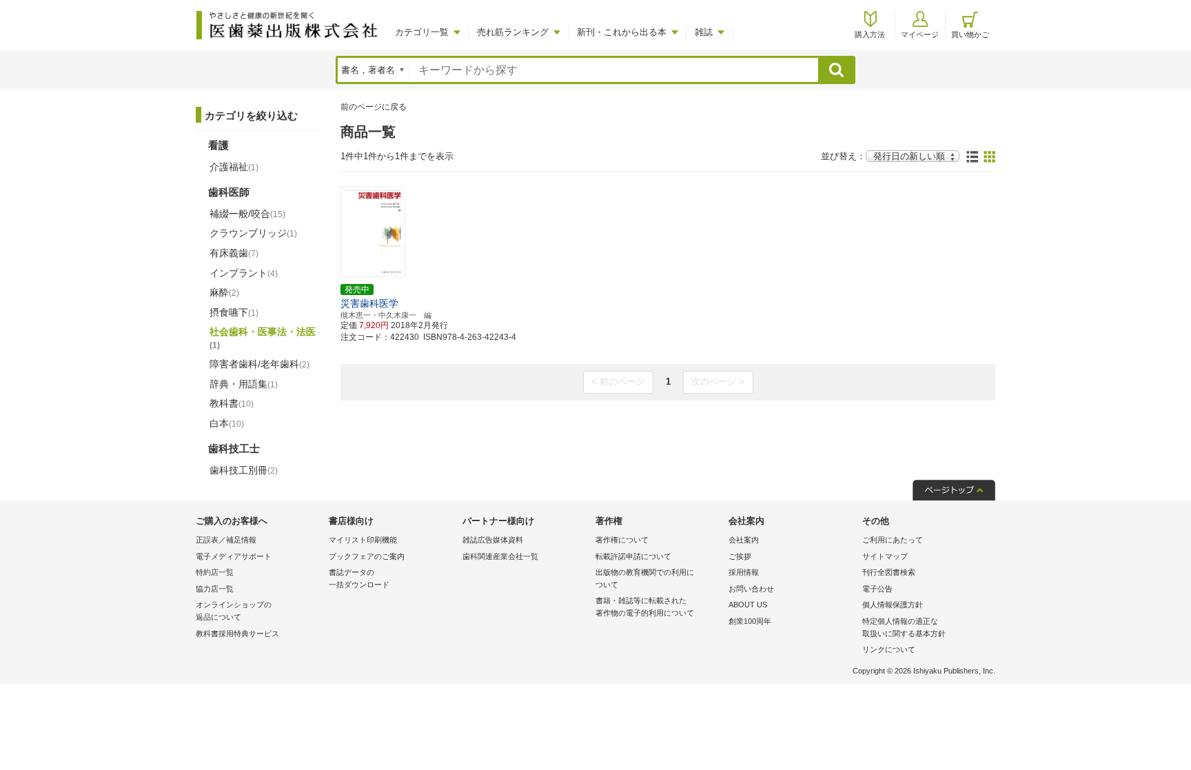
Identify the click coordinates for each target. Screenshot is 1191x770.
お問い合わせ (751, 589)
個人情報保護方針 (892, 604)
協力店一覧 (215, 589)
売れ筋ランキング (513, 32)
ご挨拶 (740, 556)
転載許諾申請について (633, 556)
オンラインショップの (234, 610)
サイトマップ (885, 556)
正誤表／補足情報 (226, 540)
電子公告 (877, 589)
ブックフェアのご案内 (367, 556)
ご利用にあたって (892, 540)
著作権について (622, 540)
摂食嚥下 (234, 312)
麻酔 (224, 292)
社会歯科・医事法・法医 (263, 337)
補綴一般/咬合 (247, 213)
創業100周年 (750, 621)
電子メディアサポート (234, 556)
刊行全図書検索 (888, 572)
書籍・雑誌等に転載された (645, 606)
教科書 (232, 403)
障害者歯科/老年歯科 (259, 363)
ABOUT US (748, 604)
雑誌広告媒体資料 (492, 540)
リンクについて (888, 649)
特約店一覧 (215, 572)
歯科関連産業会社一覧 (500, 556)
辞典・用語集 (244, 383)
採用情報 (744, 572)
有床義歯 (234, 253)
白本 (227, 423)
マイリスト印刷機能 (363, 540)
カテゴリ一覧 (422, 32)
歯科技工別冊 (244, 470)
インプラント (244, 272)
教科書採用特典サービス (237, 633)
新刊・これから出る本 (621, 32)
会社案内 (744, 540)
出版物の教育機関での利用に (645, 578)
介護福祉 (234, 166)
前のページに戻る (373, 107)
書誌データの (359, 578)
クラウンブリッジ (253, 233)
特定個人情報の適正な (904, 627)
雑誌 (704, 32)
